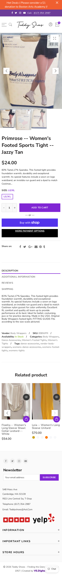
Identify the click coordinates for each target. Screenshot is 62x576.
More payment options (29, 231)
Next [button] (55, 71)
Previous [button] (6, 71)
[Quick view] (26, 397)
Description (10, 270)
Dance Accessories (11, 340)
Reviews (7, 282)
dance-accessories (30, 343)
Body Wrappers (18, 333)
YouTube (25, 461)
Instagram (19, 461)
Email (36, 246)
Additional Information (18, 276)
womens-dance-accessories (27, 347)
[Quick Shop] (26, 419)
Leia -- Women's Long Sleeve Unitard (15, 426)
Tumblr (44, 246)
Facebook (20, 246)
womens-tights (17, 350)
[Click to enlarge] (54, 38)
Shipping (7, 289)
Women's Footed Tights (34, 340)
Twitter (24, 246)
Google (30, 246)
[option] (31, 71)
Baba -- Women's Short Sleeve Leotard (45, 426)
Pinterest (40, 246)
